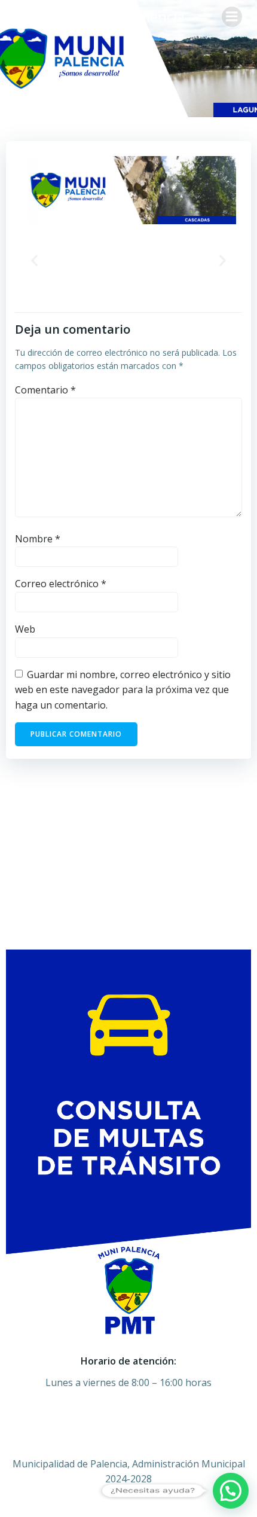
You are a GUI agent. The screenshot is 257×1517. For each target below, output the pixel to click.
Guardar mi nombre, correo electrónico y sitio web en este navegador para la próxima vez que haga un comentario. (123, 690)
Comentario (45, 389)
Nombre (37, 538)
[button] (34, 259)
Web (25, 629)
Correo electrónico (60, 583)
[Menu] (232, 17)
